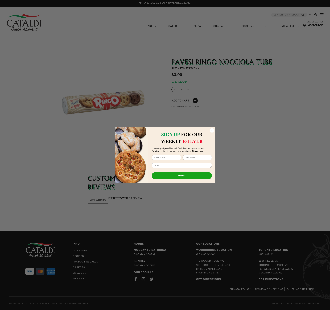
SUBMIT (182, 176)
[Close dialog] (212, 130)
